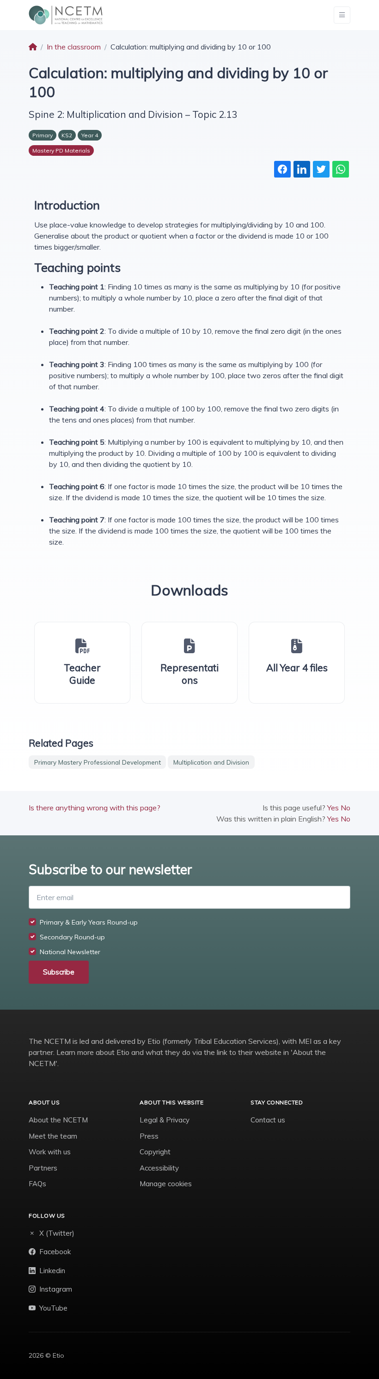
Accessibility (159, 1168)
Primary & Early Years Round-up (89, 922)
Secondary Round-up (72, 937)
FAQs (37, 1183)
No (345, 807)
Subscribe (58, 972)
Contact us (268, 1119)
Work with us (50, 1151)
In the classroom (74, 46)
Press (149, 1136)
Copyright (155, 1151)
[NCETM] (66, 15)
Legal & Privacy (165, 1119)
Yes (333, 807)
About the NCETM (58, 1119)
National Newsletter (70, 952)
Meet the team (53, 1136)
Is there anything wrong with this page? (94, 807)
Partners (43, 1168)
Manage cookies (166, 1183)
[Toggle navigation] (342, 15)
